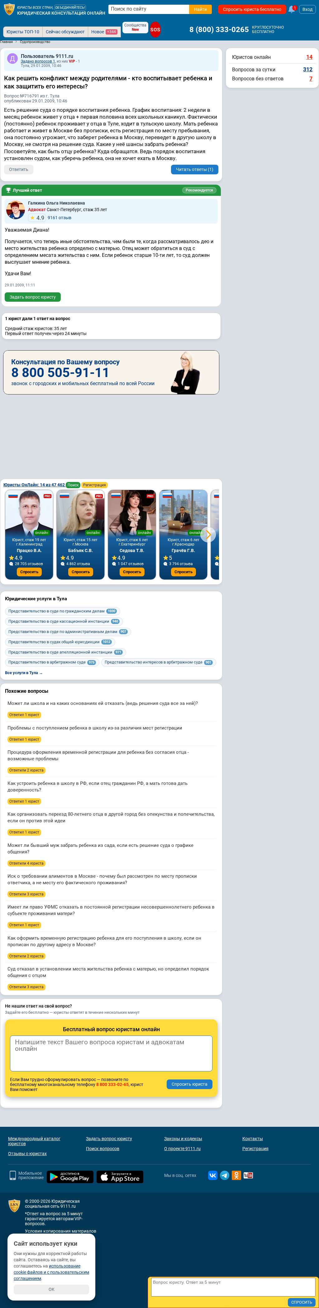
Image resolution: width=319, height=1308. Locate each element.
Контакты (252, 1138)
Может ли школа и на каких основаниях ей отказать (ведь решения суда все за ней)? (102, 703)
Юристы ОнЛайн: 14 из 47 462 (34, 484)
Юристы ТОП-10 (23, 31)
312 (307, 69)
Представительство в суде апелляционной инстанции (64, 652)
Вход (307, 9)
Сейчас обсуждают (65, 31)
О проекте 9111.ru (182, 1148)
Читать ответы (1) (194, 169)
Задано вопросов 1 (38, 61)
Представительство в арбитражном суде (51, 662)
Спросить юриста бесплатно (252, 9)
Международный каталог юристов (34, 1141)
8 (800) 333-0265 (219, 29)
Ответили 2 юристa (26, 770)
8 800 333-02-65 (112, 1084)
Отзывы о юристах (27, 1153)
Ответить (18, 169)
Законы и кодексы (183, 1138)
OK (52, 1289)
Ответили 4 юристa (26, 863)
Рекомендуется (199, 190)
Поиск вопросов (102, 1148)
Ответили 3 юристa (26, 894)
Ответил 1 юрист (24, 715)
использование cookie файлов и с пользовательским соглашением (51, 1272)
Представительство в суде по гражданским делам (61, 611)
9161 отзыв (53, 218)
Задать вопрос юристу (33, 297)
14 (309, 56)
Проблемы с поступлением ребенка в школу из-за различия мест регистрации (94, 728)
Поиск (73, 485)
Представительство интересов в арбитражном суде (158, 662)
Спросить (29, 571)
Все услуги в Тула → (24, 672)
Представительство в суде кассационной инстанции (63, 621)
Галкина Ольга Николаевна (56, 203)
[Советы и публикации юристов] (9, 9)
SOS (155, 29)
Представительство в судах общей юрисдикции (59, 642)
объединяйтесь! (70, 8)
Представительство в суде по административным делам (67, 631)
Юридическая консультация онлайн (61, 13)
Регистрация (94, 485)
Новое (103, 31)
